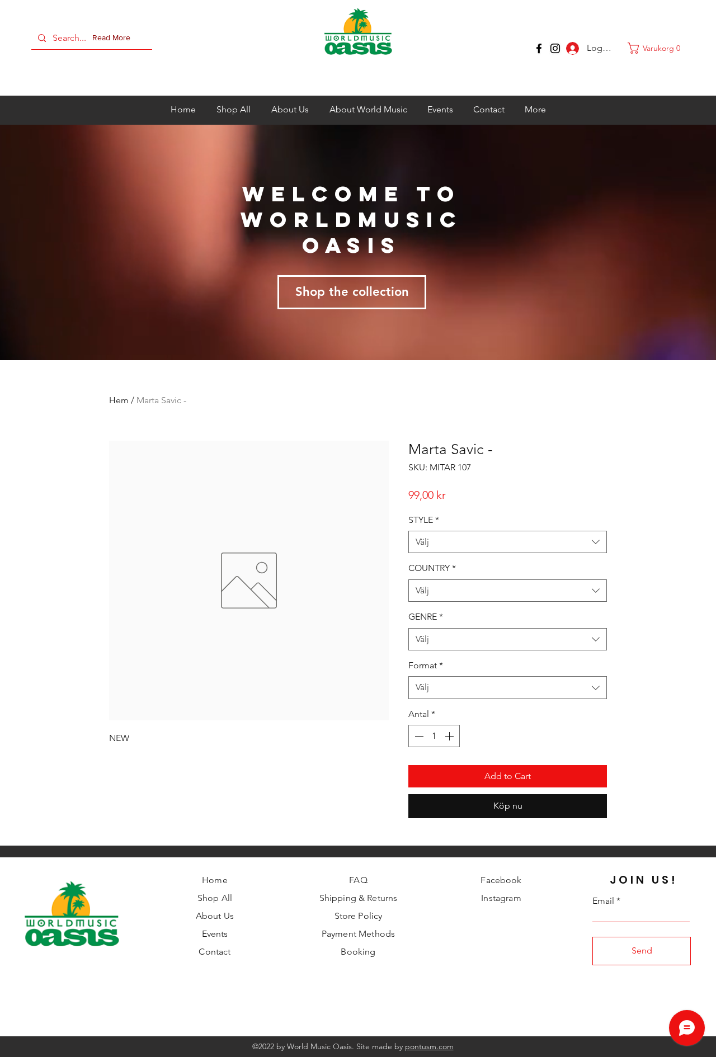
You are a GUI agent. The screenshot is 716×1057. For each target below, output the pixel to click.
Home (215, 880)
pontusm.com (429, 1046)
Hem (119, 400)
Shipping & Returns (358, 898)
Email (603, 900)
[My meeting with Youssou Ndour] (555, 48)
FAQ (358, 880)
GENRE (425, 616)
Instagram (501, 898)
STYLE (423, 520)
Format (425, 665)
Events (215, 933)
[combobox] (507, 542)
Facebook (501, 880)
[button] (113, 38)
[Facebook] (539, 48)
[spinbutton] (434, 736)
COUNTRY (432, 568)
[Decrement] (418, 736)
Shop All (214, 898)
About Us (215, 915)
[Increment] (450, 736)
